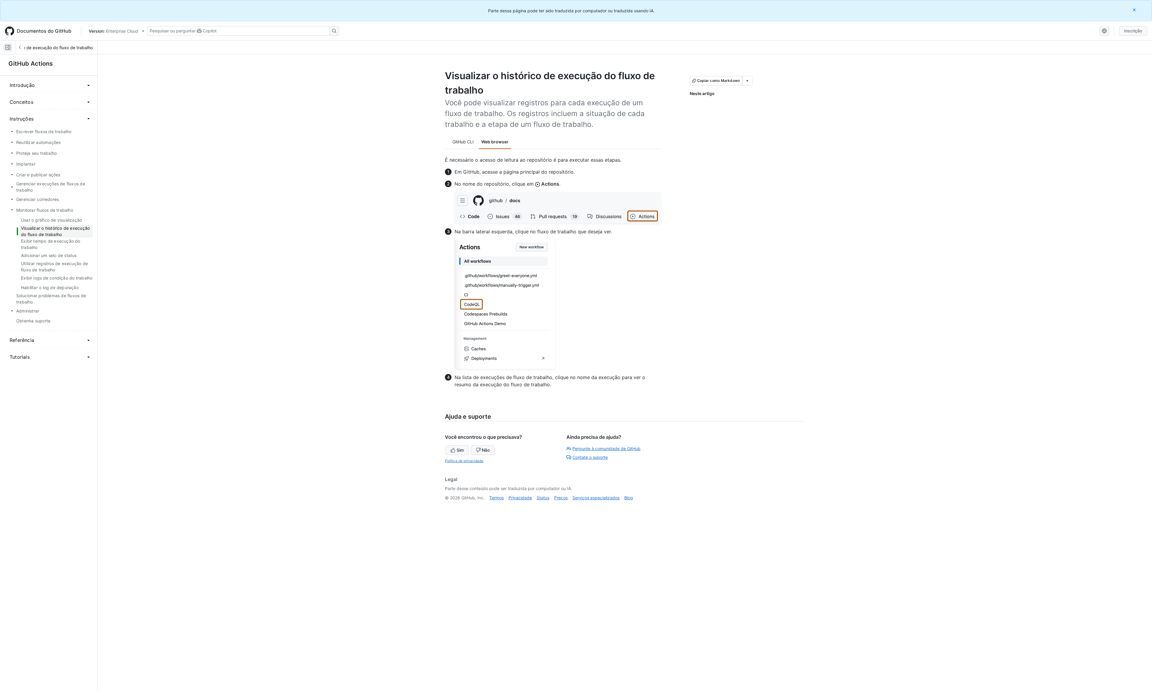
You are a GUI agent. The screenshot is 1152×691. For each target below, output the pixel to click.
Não (486, 450)
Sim (460, 450)
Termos (496, 497)
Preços (561, 497)
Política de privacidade (464, 461)
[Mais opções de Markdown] (747, 80)
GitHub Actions (30, 63)
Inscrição (1133, 30)
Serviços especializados (596, 497)
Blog (628, 497)
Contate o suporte (590, 457)
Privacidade (520, 497)
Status (543, 497)
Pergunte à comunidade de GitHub (606, 448)
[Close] (1135, 9)
